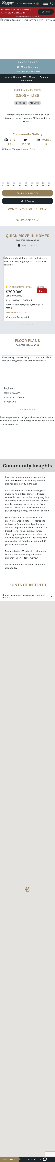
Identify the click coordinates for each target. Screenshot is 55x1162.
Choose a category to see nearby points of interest (23, 596)
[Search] (51, 3)
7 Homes (20, 103)
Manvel (33, 77)
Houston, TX (19, 77)
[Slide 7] (30, 409)
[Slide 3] (24, 409)
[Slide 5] (27, 409)
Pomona (44, 77)
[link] (27, 165)
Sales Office (26, 220)
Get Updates (27, 200)
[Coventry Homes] (21, 3)
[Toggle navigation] (45, 3)
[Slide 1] (20, 409)
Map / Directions (29, 67)
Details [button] (46, 11)
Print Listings (29, 245)
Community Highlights (26, 209)
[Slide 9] (34, 409)
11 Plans (34, 103)
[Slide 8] (32, 409)
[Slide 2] (22, 409)
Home (7, 77)
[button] (49, 164)
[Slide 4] (25, 409)
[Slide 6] (29, 409)
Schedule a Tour (26, 193)
